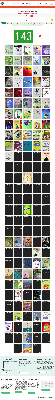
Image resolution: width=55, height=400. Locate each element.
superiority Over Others (43, 372)
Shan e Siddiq (18, 391)
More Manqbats (45, 389)
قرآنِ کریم (8, 23)
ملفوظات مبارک (40, 24)
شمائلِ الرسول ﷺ (25, 23)
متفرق (22, 24)
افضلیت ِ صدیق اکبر (42, 23)
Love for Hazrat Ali (24, 372)
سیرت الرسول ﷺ (19, 23)
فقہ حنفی (52, 23)
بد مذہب (18, 24)
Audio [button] (23, 3)
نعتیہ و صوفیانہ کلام (27, 24)
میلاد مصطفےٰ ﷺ (34, 24)
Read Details (5, 372)
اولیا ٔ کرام (47, 23)
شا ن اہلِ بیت (30, 23)
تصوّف (14, 24)
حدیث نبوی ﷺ (14, 23)
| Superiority (53, 397)
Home (14, 3)
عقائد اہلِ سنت (3, 23)
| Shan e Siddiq (48, 397)
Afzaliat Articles (28, 3)
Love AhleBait (40, 3)
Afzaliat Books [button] (18, 3)
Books (39, 397)
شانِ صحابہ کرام (36, 23)
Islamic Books (34, 3)
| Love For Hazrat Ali (43, 397)
